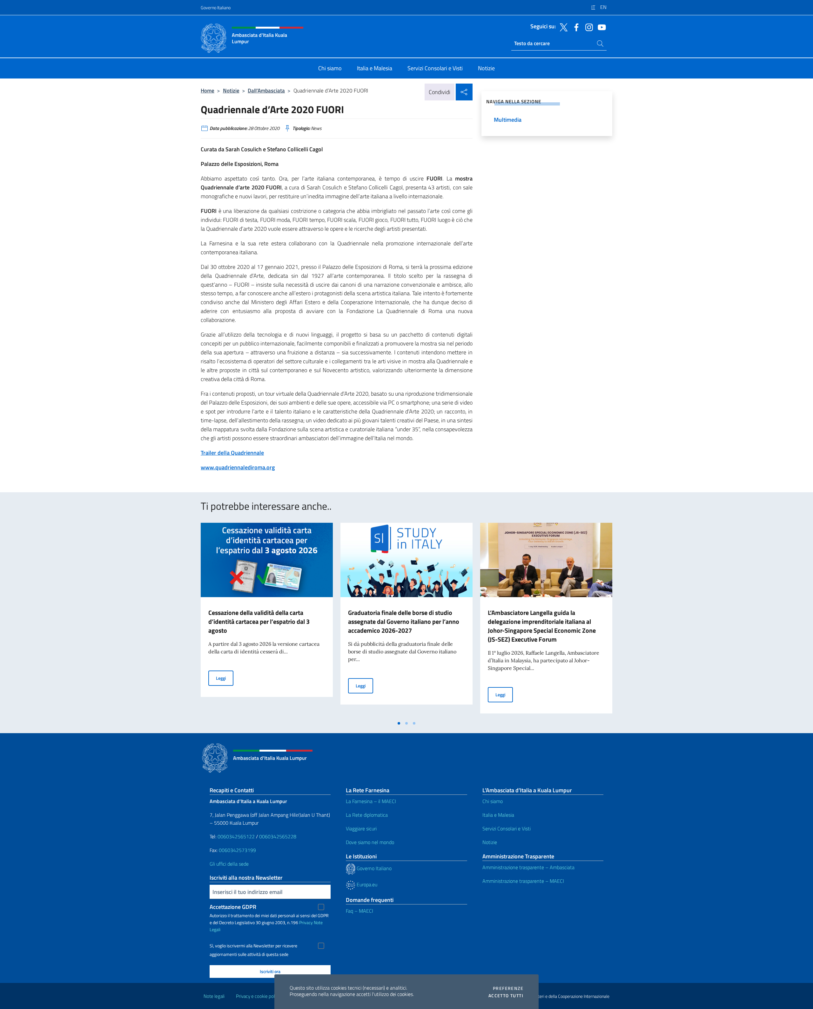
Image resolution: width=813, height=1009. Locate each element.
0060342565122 (236, 836)
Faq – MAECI (359, 911)
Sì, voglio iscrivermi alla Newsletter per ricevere (253, 945)
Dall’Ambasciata (266, 90)
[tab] (399, 723)
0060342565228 (277, 836)
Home (207, 90)
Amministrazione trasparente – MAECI (523, 881)
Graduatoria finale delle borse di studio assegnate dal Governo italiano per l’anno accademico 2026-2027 (403, 621)
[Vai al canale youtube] (600, 27)
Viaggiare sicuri (361, 828)
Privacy (306, 922)
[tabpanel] (267, 620)
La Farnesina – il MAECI (371, 801)
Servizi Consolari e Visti (506, 828)
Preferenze (508, 988)
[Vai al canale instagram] (587, 27)
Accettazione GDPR (233, 907)
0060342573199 (237, 850)
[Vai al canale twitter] (562, 27)
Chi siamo (492, 801)
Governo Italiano (216, 7)
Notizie (231, 90)
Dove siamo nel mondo (370, 842)
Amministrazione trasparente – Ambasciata (528, 867)
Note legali (214, 996)
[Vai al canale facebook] (574, 27)
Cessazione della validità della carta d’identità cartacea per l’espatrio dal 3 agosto (259, 621)
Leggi (224, 677)
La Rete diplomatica (367, 815)
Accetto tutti (505, 995)
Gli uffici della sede (229, 864)
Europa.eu (366, 884)
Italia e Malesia (498, 815)
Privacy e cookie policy (258, 996)
